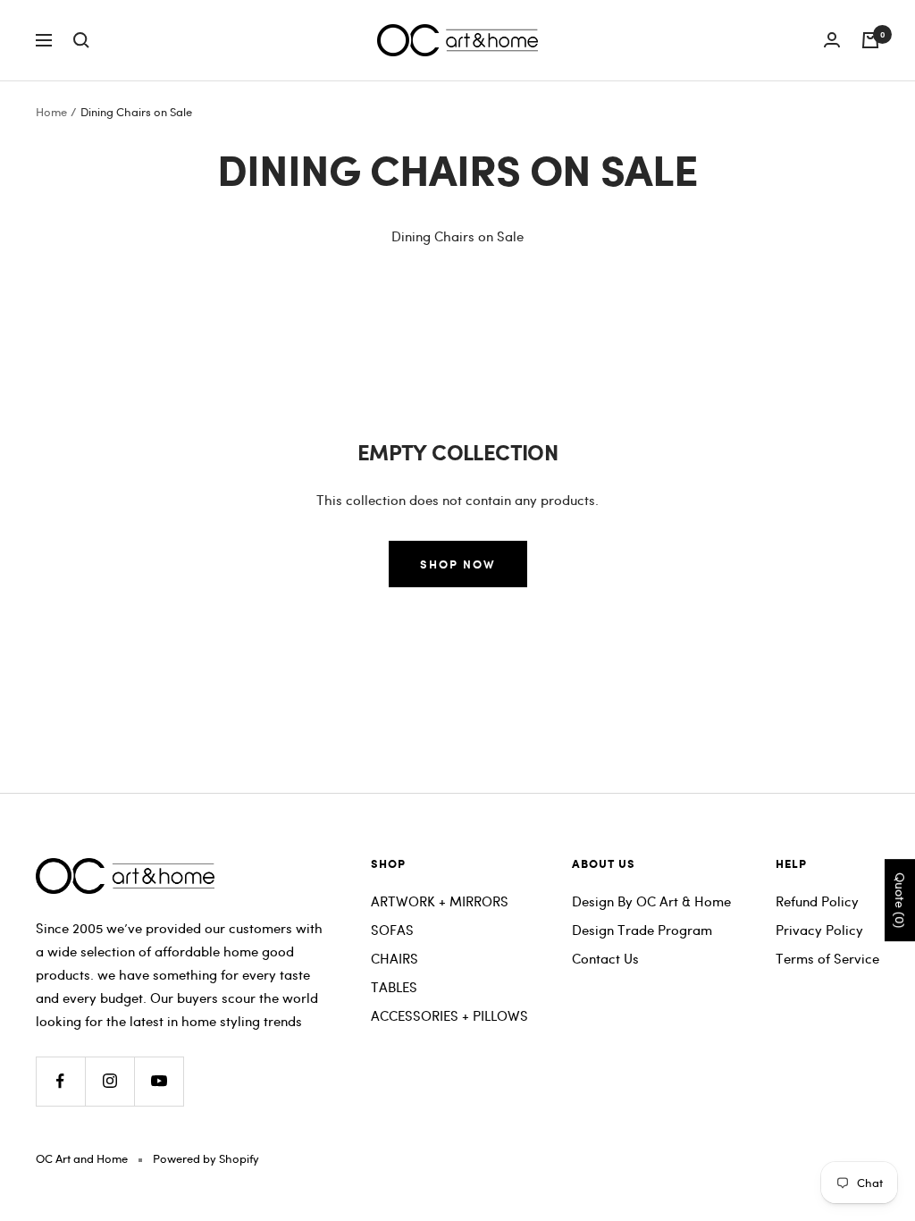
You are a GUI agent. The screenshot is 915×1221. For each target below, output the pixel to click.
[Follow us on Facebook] (60, 1081)
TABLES (394, 987)
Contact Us (605, 958)
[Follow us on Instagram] (109, 1081)
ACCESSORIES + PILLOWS (449, 1015)
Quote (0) (900, 900)
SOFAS (392, 930)
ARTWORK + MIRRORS (439, 901)
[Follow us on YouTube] (158, 1081)
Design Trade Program (642, 930)
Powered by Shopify (206, 1158)
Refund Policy (817, 901)
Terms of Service (827, 958)
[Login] (832, 39)
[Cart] (870, 40)
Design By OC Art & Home (651, 901)
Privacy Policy (819, 930)
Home (51, 112)
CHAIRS (394, 958)
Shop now (458, 563)
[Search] (81, 40)
